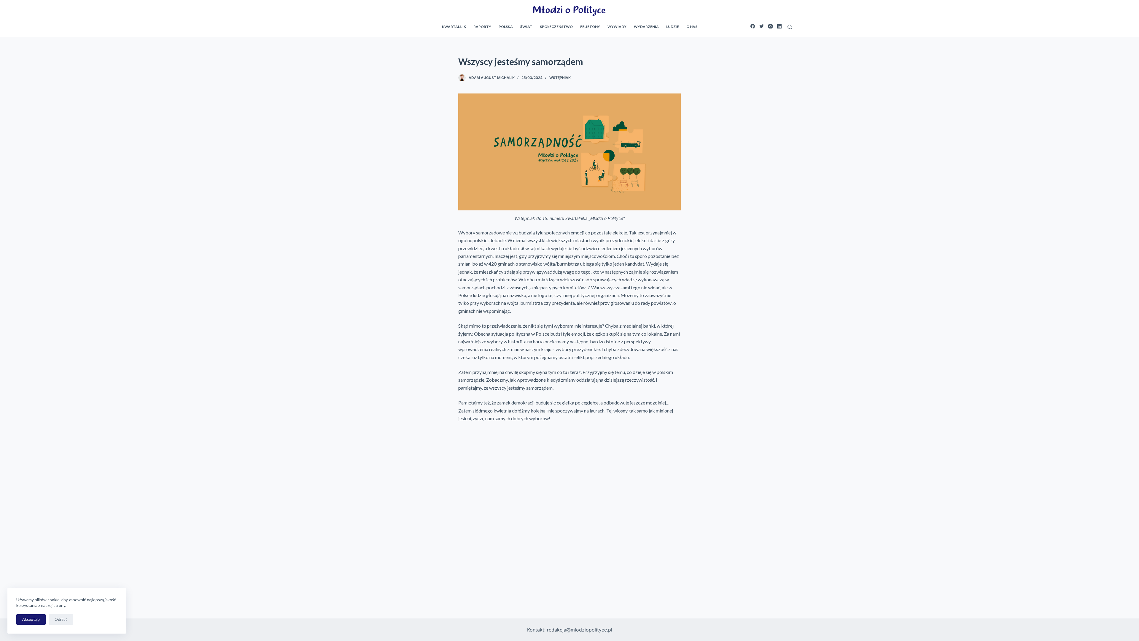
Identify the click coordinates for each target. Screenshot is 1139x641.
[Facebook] (752, 26)
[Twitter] (761, 26)
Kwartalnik (454, 26)
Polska (506, 26)
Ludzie (672, 26)
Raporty (482, 26)
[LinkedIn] (779, 26)
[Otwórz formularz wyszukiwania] (790, 27)
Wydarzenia (646, 26)
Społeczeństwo (556, 26)
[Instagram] (770, 26)
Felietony (590, 26)
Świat (526, 26)
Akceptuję (31, 619)
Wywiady (616, 26)
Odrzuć (61, 619)
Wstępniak (560, 77)
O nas (691, 26)
